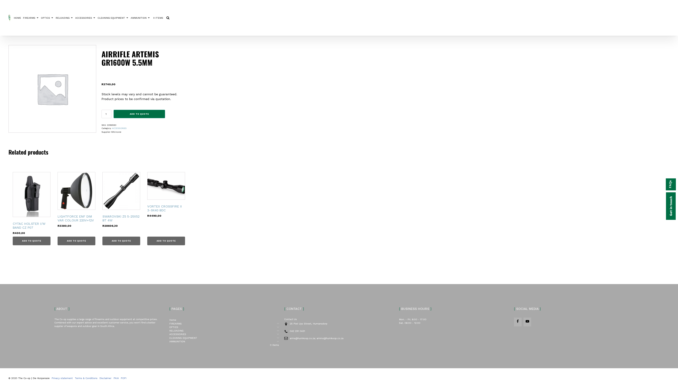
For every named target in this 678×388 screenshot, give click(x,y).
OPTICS (45, 17)
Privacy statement (62, 378)
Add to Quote (139, 114)
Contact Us (290, 319)
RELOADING (63, 17)
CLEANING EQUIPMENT (111, 17)
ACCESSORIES (83, 17)
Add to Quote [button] (31, 241)
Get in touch (671, 206)
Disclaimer (105, 378)
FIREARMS (29, 17)
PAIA (116, 378)
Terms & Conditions (86, 378)
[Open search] (168, 18)
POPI (123, 378)
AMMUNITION (139, 17)
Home (17, 17)
